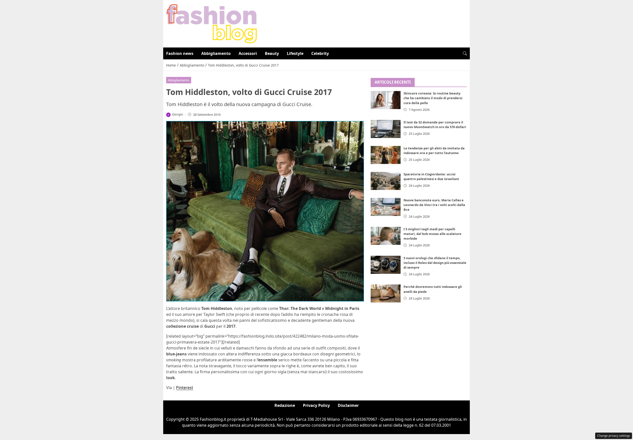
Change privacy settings (613, 436)
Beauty (272, 53)
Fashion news (179, 53)
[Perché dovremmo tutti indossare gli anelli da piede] (386, 294)
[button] (465, 53)
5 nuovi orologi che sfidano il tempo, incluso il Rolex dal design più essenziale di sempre (435, 263)
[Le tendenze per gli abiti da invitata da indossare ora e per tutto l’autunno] (386, 155)
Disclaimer (348, 405)
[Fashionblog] (211, 23)
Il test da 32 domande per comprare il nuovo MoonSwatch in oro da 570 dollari (435, 124)
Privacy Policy (316, 405)
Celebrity (320, 53)
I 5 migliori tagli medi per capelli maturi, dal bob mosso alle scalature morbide (432, 234)
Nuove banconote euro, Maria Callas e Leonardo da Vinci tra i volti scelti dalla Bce (434, 205)
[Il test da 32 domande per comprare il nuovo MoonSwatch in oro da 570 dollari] (386, 129)
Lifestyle (295, 53)
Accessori (248, 53)
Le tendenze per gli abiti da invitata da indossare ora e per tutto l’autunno (434, 150)
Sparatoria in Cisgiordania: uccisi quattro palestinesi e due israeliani (431, 176)
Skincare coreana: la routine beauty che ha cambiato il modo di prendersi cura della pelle (433, 98)
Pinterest (184, 387)
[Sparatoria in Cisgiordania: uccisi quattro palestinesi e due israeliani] (386, 181)
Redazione (284, 405)
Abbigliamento (216, 53)
